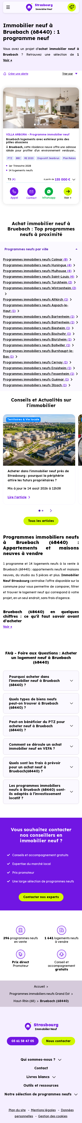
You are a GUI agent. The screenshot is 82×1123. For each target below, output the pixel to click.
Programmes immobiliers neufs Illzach (35, 385)
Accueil (39, 986)
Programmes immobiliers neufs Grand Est (39, 994)
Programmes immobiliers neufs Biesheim (36, 328)
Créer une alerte (18, 73)
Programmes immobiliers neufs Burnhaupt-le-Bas (38, 353)
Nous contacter (58, 1041)
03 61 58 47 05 (22, 1041)
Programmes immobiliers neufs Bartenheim (38, 316)
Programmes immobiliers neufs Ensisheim (37, 368)
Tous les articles (41, 521)
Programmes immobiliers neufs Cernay (35, 362)
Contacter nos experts (41, 897)
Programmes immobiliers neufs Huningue (37, 265)
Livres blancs (38, 1077)
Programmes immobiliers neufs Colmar (35, 259)
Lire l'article (17, 497)
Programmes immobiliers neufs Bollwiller (36, 345)
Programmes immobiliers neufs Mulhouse (37, 271)
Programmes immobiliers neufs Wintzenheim (39, 288)
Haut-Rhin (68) (24, 1001)
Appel (14, 197)
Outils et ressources (41, 1085)
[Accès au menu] (8, 7)
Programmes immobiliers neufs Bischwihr (37, 334)
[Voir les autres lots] (74, 180)
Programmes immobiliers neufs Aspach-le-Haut (35, 308)
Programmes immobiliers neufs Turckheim (37, 282)
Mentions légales (43, 1110)
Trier (67, 73)
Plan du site (17, 1110)
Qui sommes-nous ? (38, 1059)
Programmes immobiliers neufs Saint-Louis (38, 276)
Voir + (68, 197)
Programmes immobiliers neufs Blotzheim (37, 339)
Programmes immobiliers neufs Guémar (36, 379)
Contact (31, 197)
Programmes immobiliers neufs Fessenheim (38, 374)
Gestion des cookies (52, 1116)
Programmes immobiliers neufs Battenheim (38, 322)
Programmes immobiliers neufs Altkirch (35, 299)
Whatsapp (48, 197)
